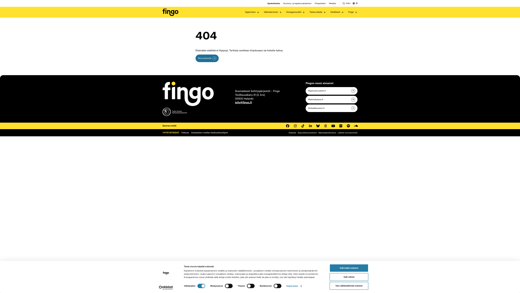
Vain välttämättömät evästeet (349, 286)
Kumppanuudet (293, 12)
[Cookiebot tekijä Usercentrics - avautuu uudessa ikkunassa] (166, 288)
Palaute (185, 132)
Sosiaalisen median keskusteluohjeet (209, 132)
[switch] (229, 286)
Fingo (351, 12)
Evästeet (292, 132)
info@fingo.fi (243, 102)
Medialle (332, 3)
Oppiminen (250, 12)
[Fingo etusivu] (170, 12)
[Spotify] (348, 126)
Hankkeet (335, 12)
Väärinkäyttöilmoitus (327, 132)
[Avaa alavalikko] (258, 12)
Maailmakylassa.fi (315, 99)
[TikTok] (302, 126)
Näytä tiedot (292, 286)
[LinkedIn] (310, 126)
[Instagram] (295, 126)
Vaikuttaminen (271, 12)
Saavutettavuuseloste (307, 132)
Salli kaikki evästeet (349, 268)
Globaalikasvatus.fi (316, 108)
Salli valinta (349, 277)
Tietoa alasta (315, 12)
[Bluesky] (318, 126)
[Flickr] (340, 126)
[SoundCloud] (356, 126)
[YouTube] (333, 126)
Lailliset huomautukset (348, 132)
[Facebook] (287, 126)
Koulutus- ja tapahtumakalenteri (297, 3)
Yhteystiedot (320, 3)
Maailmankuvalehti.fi (317, 91)
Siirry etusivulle (204, 58)
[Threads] (325, 126)
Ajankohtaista (273, 3)
